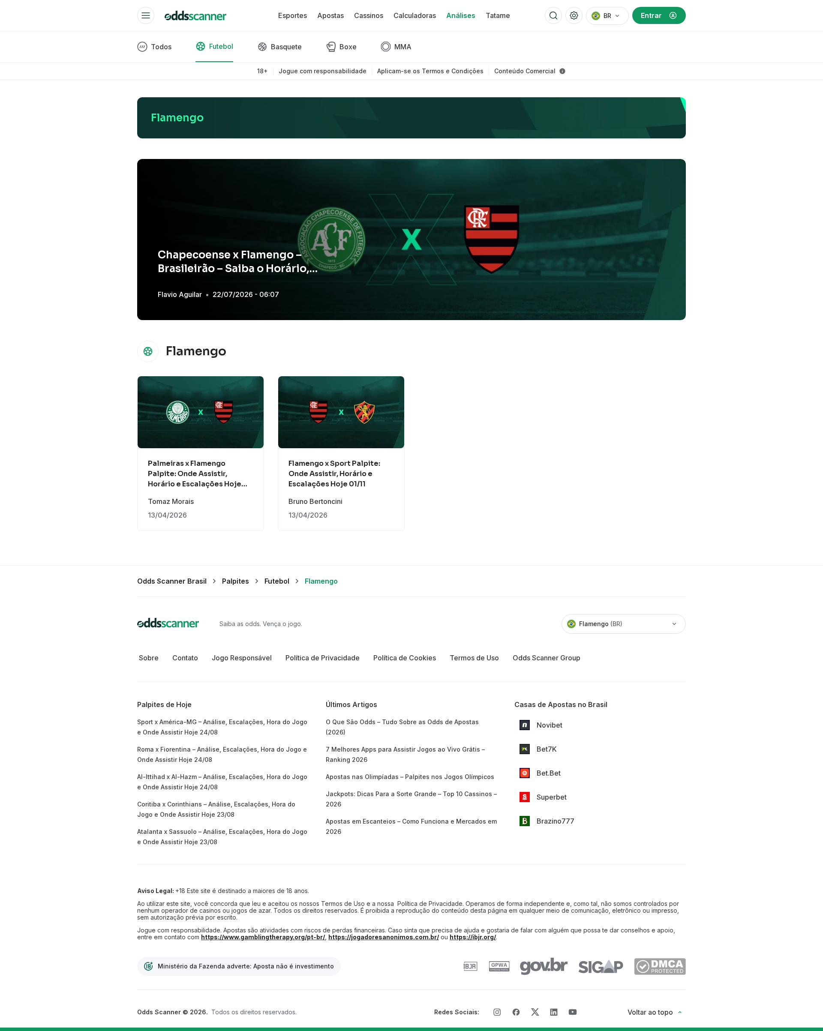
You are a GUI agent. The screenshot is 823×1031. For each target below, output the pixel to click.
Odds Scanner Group (546, 657)
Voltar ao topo (650, 1012)
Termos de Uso (474, 657)
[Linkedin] (554, 1012)
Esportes (292, 15)
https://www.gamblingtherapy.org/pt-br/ (263, 937)
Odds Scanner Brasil (172, 581)
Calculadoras (414, 15)
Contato (185, 657)
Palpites (235, 581)
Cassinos (368, 15)
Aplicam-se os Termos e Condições (430, 71)
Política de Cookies (404, 657)
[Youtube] (572, 1012)
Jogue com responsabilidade (322, 71)
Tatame (498, 15)
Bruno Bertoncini (315, 501)
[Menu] (145, 15)
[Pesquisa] (553, 15)
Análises (460, 15)
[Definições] (574, 15)
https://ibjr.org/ (473, 937)
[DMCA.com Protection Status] (660, 966)
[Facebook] (516, 1012)
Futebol (276, 581)
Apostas (330, 15)
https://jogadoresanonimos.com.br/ (383, 937)
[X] (535, 1012)
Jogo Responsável (242, 657)
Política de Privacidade (322, 657)
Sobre (149, 657)
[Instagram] (497, 1012)
